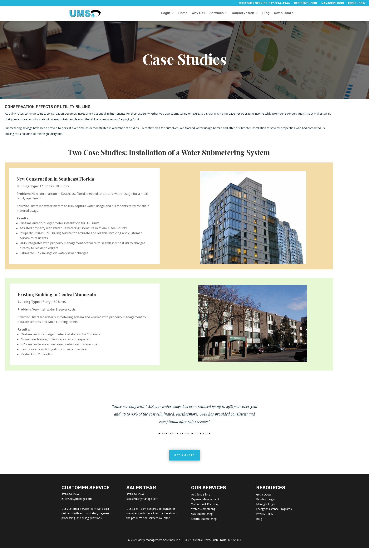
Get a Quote (283, 13)
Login (165, 13)
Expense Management (205, 499)
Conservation (243, 13)
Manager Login (332, 3)
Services (216, 13)
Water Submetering (203, 509)
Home (182, 13)
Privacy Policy (264, 514)
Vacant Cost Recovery (205, 504)
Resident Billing (200, 494)
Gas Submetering (202, 514)
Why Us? (198, 13)
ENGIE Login (356, 3)
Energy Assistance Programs (274, 509)
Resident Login (305, 3)
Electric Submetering (204, 519)
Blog (266, 13)
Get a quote (184, 455)
